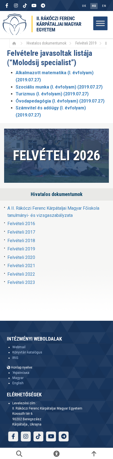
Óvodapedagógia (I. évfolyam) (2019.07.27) (60, 101)
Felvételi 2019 (86, 43)
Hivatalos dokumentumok (46, 43)
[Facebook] (7, 5)
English (18, 383)
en (104, 6)
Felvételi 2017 (21, 232)
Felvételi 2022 (21, 274)
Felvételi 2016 (21, 223)
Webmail (19, 347)
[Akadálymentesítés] (56, 453)
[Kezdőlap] (16, 43)
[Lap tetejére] (94, 453)
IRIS (15, 358)
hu (94, 6)
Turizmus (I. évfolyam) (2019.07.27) (52, 93)
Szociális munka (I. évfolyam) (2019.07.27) (59, 87)
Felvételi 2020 (21, 257)
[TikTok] (25, 5)
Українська (20, 373)
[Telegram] (43, 5)
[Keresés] (19, 453)
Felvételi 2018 (21, 240)
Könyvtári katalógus (27, 352)
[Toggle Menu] (100, 23)
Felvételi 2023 (21, 282)
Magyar (18, 378)
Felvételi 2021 (21, 265)
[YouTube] (34, 5)
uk (84, 6)
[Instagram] (16, 5)
